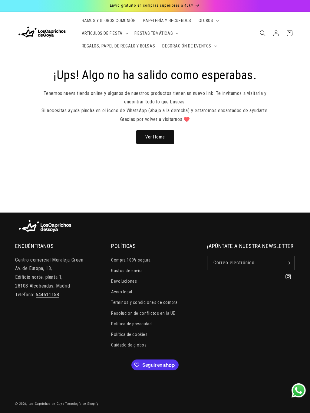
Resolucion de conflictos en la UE (143, 313)
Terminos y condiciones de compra (144, 302)
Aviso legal (121, 291)
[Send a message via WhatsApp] (298, 390)
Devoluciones (124, 281)
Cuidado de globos (129, 345)
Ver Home (155, 137)
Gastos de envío (126, 270)
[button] (208, 20)
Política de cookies (129, 334)
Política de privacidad (131, 323)
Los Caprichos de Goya (46, 404)
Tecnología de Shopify (82, 404)
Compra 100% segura (131, 260)
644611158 (47, 295)
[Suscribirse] (288, 263)
